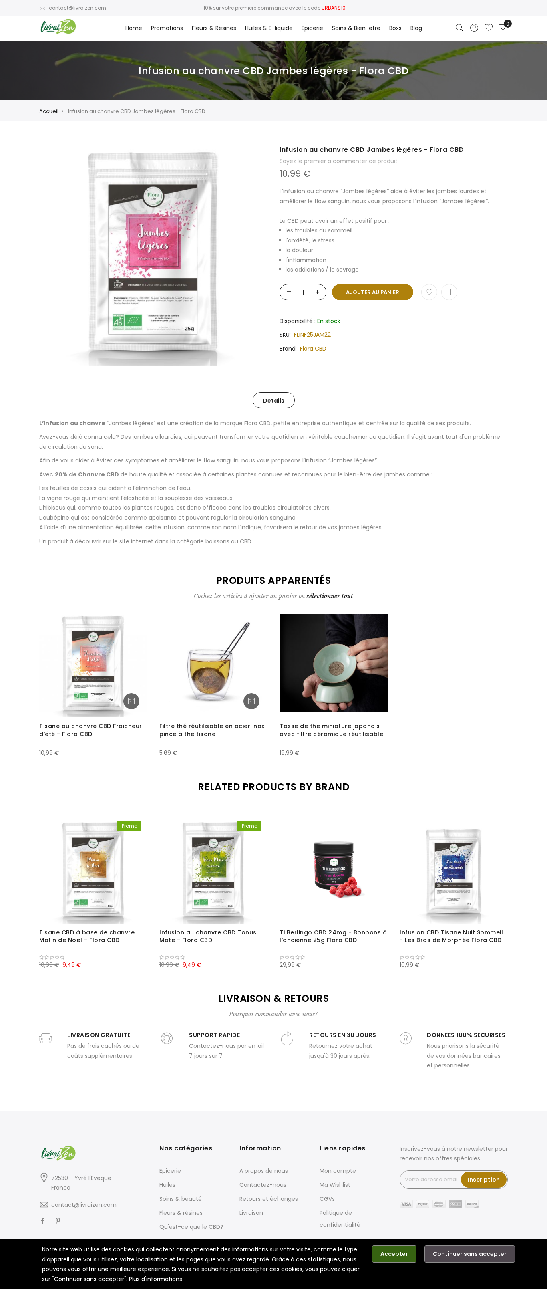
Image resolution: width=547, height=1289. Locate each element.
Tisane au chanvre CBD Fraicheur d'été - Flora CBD (90, 730)
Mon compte (338, 1171)
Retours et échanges (268, 1199)
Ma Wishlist (335, 1185)
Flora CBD (313, 349)
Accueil (48, 111)
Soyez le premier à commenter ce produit (339, 161)
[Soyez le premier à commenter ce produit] (93, 957)
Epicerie (170, 1171)
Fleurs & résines (181, 1213)
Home (133, 28)
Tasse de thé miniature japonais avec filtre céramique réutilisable (331, 730)
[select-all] (330, 596)
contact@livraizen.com (77, 7)
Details (273, 401)
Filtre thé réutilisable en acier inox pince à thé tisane (212, 730)
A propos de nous (263, 1171)
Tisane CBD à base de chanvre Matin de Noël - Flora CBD (87, 936)
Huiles (167, 1185)
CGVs (327, 1199)
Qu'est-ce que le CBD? (191, 1227)
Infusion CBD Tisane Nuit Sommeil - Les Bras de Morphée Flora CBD (451, 936)
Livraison (251, 1213)
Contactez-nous (262, 1185)
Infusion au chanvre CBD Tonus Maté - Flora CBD (208, 936)
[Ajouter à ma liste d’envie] (429, 292)
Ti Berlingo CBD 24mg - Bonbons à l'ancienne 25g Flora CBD (333, 936)
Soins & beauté (180, 1199)
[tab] (274, 400)
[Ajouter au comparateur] (449, 292)
